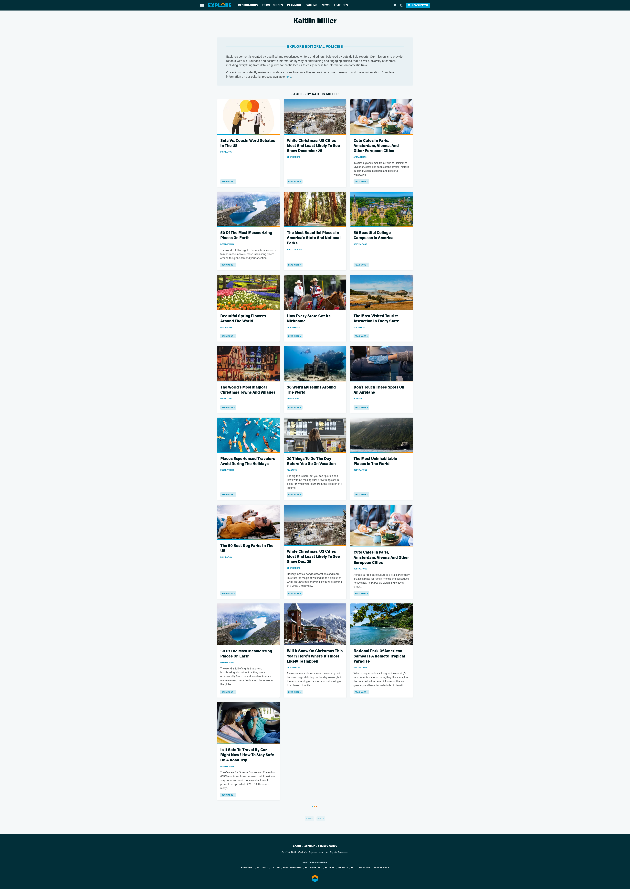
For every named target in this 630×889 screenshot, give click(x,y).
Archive (309, 846)
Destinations (248, 5)
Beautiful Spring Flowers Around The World (243, 318)
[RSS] (401, 5)
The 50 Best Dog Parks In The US (246, 548)
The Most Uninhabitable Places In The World (375, 461)
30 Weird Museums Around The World (311, 390)
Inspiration (226, 152)
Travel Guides (272, 5)
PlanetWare (381, 867)
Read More (227, 181)
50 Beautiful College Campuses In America (374, 235)
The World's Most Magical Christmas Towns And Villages (247, 390)
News (325, 5)
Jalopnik (262, 867)
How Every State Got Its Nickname (308, 318)
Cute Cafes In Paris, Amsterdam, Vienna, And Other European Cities (376, 145)
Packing (311, 5)
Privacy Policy (327, 846)
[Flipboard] (395, 5)
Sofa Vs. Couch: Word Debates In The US (247, 143)
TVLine (275, 867)
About (297, 846)
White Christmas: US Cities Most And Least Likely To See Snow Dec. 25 (313, 556)
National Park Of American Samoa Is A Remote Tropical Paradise (379, 656)
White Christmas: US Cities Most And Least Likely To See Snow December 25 (313, 145)
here (288, 76)
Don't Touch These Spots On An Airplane (379, 390)
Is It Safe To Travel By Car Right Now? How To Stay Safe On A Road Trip (247, 754)
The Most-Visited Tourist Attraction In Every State (376, 318)
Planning (294, 5)
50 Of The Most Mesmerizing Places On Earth (246, 235)
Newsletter (420, 5)
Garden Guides (292, 867)
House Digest (313, 867)
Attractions (360, 157)
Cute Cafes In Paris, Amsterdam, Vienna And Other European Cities (381, 557)
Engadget (247, 867)
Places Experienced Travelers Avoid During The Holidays (247, 461)
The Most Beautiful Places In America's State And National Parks (314, 237)
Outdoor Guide (360, 867)
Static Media (298, 852)
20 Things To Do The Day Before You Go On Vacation (311, 461)
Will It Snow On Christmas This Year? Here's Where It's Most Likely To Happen (315, 656)
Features (341, 5)
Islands (343, 867)
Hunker (330, 867)
